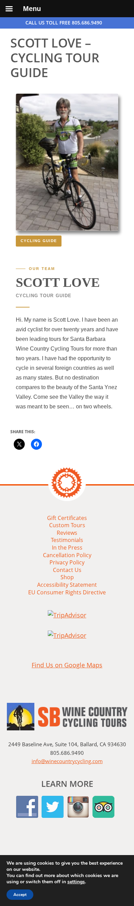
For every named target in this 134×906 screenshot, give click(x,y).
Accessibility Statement (67, 585)
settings (76, 882)
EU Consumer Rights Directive (67, 592)
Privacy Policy (67, 562)
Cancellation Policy (67, 555)
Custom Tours (67, 525)
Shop (67, 577)
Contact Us (67, 570)
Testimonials (67, 540)
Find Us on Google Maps (67, 665)
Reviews (67, 533)
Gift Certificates (67, 518)
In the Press (67, 547)
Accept (19, 894)
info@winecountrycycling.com (67, 761)
